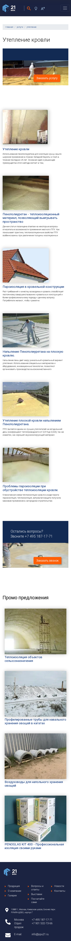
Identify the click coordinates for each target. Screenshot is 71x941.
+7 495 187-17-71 (39, 536)
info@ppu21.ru (40, 934)
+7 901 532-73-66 (42, 923)
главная (9, 27)
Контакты (59, 891)
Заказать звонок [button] (47, 560)
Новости (59, 886)
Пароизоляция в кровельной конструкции (33, 287)
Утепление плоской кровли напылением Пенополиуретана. (32, 422)
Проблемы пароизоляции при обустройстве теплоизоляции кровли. (30, 488)
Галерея (12, 895)
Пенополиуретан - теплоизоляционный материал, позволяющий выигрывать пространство (31, 218)
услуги (20, 27)
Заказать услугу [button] (46, 78)
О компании (14, 891)
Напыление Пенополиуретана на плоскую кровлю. (33, 353)
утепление (31, 27)
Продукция (14, 886)
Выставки (36, 894)
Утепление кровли (16, 149)
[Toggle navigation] (65, 8)
